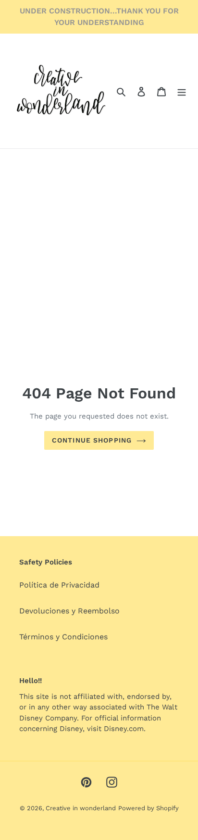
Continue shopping (92, 440)
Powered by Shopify (148, 808)
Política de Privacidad (59, 584)
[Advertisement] (99, 228)
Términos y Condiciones (63, 636)
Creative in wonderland (81, 808)
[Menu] (182, 91)
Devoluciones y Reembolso (69, 610)
